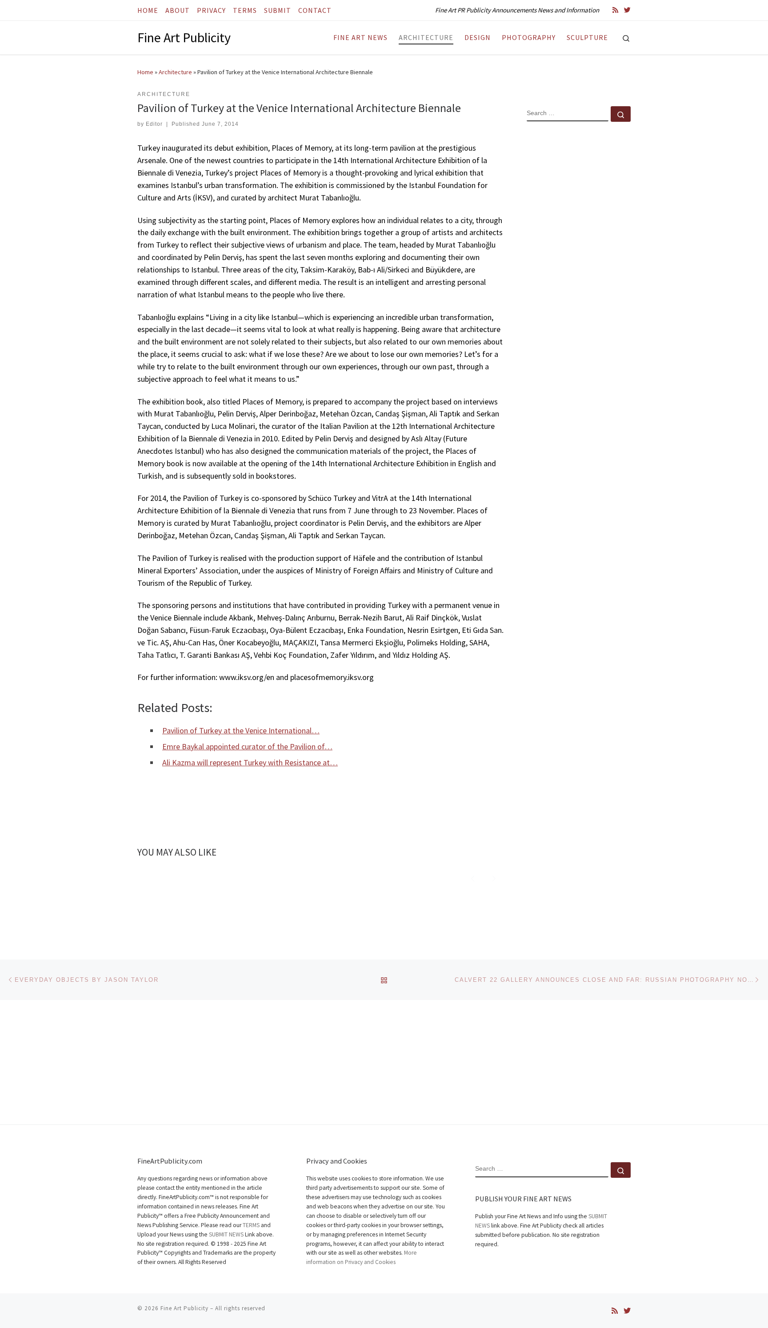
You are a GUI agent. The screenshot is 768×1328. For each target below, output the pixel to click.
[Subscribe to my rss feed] (615, 10)
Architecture (175, 72)
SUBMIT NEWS (226, 1234)
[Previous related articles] (473, 878)
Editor (154, 124)
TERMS (251, 1225)
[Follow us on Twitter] (627, 10)
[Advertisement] (579, 272)
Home (145, 72)
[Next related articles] (494, 878)
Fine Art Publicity (184, 1308)
